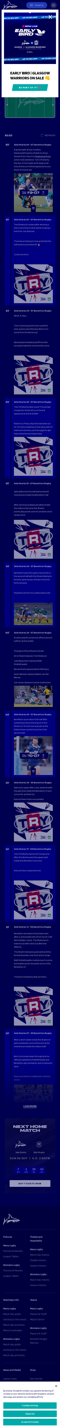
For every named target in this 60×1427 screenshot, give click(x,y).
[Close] (56, 1386)
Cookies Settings (30, 1405)
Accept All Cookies (30, 1422)
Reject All (30, 1414)
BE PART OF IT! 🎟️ (30, 87)
